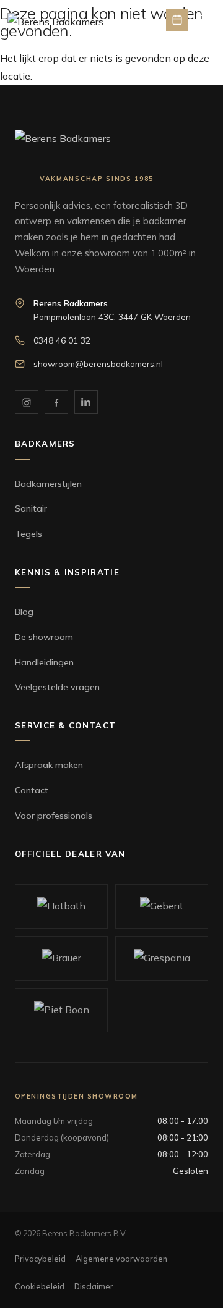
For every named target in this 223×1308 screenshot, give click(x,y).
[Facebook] (56, 402)
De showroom (44, 637)
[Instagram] (26, 402)
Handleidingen (44, 662)
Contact (31, 790)
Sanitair (31, 508)
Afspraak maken (49, 764)
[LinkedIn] (86, 402)
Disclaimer (93, 1286)
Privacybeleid (40, 1259)
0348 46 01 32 (61, 340)
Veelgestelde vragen (57, 687)
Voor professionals (53, 815)
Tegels (28, 533)
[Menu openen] (204, 20)
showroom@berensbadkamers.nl (98, 363)
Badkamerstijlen (48, 483)
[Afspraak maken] (177, 20)
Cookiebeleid (39, 1286)
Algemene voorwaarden (121, 1259)
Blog (24, 611)
